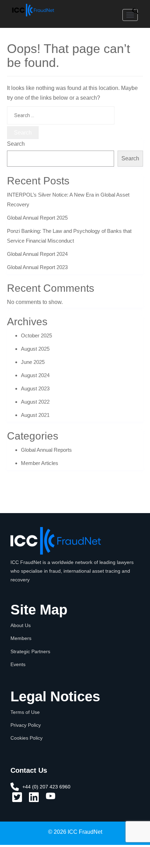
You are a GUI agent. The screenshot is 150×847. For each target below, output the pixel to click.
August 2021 (35, 415)
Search (16, 144)
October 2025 (36, 335)
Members (20, 638)
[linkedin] (34, 800)
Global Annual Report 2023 (37, 267)
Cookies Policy (26, 738)
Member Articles (39, 463)
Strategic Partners (30, 651)
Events (17, 664)
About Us (20, 625)
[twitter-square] (17, 800)
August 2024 (35, 375)
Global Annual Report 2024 (37, 254)
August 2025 (35, 349)
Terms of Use (25, 712)
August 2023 (35, 388)
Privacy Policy (25, 725)
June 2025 (33, 362)
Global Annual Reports (46, 450)
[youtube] (50, 798)
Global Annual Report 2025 (37, 218)
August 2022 (35, 402)
